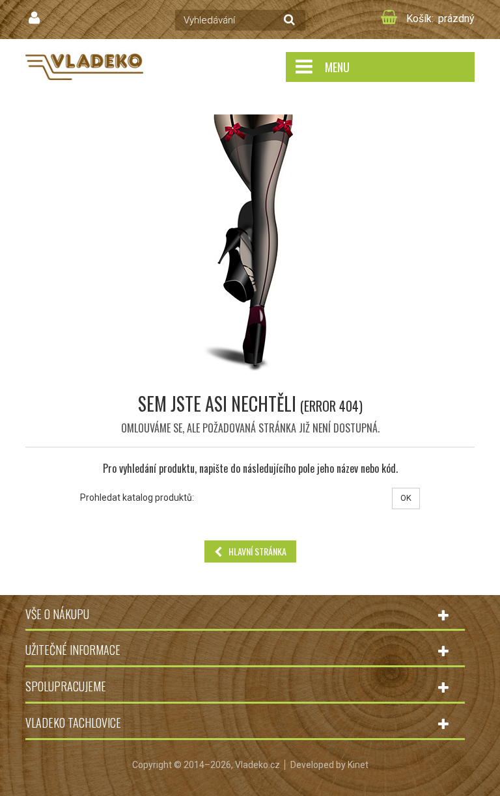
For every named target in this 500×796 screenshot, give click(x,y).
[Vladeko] (84, 66)
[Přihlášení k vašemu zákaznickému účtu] (35, 18)
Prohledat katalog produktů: (137, 497)
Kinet (358, 765)
